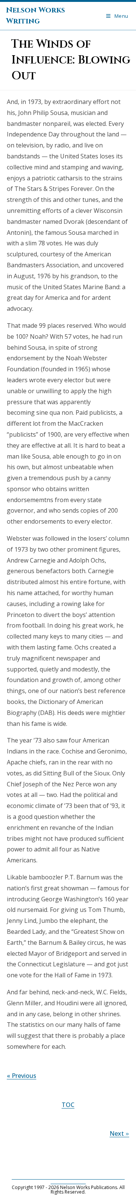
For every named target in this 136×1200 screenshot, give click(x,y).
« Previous (21, 1075)
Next (119, 1133)
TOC (68, 1105)
